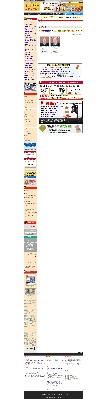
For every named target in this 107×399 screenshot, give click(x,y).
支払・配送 (44, 394)
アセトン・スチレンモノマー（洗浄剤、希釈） (30, 62)
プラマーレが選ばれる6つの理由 (30, 195)
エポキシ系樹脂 (28, 37)
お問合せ (58, 13)
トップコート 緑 (28, 133)
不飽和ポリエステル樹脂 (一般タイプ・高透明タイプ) (31, 28)
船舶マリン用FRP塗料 (29, 100)
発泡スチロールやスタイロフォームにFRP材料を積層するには (30, 219)
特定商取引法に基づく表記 (51, 394)
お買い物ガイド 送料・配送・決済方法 (30, 199)
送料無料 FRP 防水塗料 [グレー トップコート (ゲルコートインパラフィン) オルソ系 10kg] (33, 296)
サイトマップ (27, 205)
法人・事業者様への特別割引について (30, 207)
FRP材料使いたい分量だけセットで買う (30, 210)
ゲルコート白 (27, 104)
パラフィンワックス (29, 73)
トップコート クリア (28, 138)
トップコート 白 (28, 123)
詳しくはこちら (35, 363)
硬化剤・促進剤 (28, 67)
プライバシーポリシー (60, 394)
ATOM (32, 348)
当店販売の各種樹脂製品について (30, 197)
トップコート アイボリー (29, 135)
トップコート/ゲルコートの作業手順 (31, 213)
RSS (30, 348)
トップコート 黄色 (28, 131)
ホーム (29, 13)
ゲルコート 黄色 (28, 112)
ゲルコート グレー (28, 107)
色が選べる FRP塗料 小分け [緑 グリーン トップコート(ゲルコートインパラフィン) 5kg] (30, 339)
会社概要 (26, 190)
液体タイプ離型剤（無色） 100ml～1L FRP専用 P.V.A (44, 48)
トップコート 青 (28, 130)
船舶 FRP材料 (28, 77)
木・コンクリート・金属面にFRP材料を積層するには (30, 216)
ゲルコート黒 (27, 105)
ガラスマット (28, 52)
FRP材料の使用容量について (30, 203)
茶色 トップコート (28, 140)
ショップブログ (49, 13)
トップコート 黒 (28, 124)
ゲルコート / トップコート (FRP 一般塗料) (30, 23)
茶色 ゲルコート (28, 119)
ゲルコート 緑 (28, 114)
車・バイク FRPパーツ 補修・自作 (30, 98)
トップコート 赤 (28, 128)
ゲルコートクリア (28, 121)
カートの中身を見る (30, 222)
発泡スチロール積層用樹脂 (30, 50)
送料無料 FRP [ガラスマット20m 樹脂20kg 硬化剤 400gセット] (30, 285)
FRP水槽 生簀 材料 (29, 79)
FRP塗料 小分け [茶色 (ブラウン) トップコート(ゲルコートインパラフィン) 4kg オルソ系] (30, 319)
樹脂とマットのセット (29, 96)
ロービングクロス (29, 56)
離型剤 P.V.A (28, 65)
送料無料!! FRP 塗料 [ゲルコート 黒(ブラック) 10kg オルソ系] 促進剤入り (27, 295)
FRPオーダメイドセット (30, 86)
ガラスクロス (28, 54)
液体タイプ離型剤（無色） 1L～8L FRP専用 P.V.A (55, 48)
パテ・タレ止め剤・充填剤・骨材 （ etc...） (30, 70)
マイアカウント (80, 5)
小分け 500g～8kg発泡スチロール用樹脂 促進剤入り (29, 323)
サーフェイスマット (29, 58)
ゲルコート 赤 (28, 109)
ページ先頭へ (80, 352)
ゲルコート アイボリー (29, 116)
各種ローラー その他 (29, 75)
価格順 (77, 34)
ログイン (69, 5)
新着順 (80, 34)
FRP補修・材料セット (30, 31)
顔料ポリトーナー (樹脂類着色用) (30, 34)
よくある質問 (27, 201)
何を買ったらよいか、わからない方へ (30, 146)
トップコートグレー (28, 126)
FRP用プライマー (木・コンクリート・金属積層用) (31, 46)
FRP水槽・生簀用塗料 (29, 102)
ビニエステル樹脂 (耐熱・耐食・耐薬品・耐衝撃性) (30, 41)
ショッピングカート (73, 13)
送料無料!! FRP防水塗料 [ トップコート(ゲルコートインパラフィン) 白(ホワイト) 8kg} (30, 343)
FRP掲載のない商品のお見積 (30, 175)
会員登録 (74, 5)
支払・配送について (39, 13)
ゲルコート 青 (28, 111)
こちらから (30, 247)
